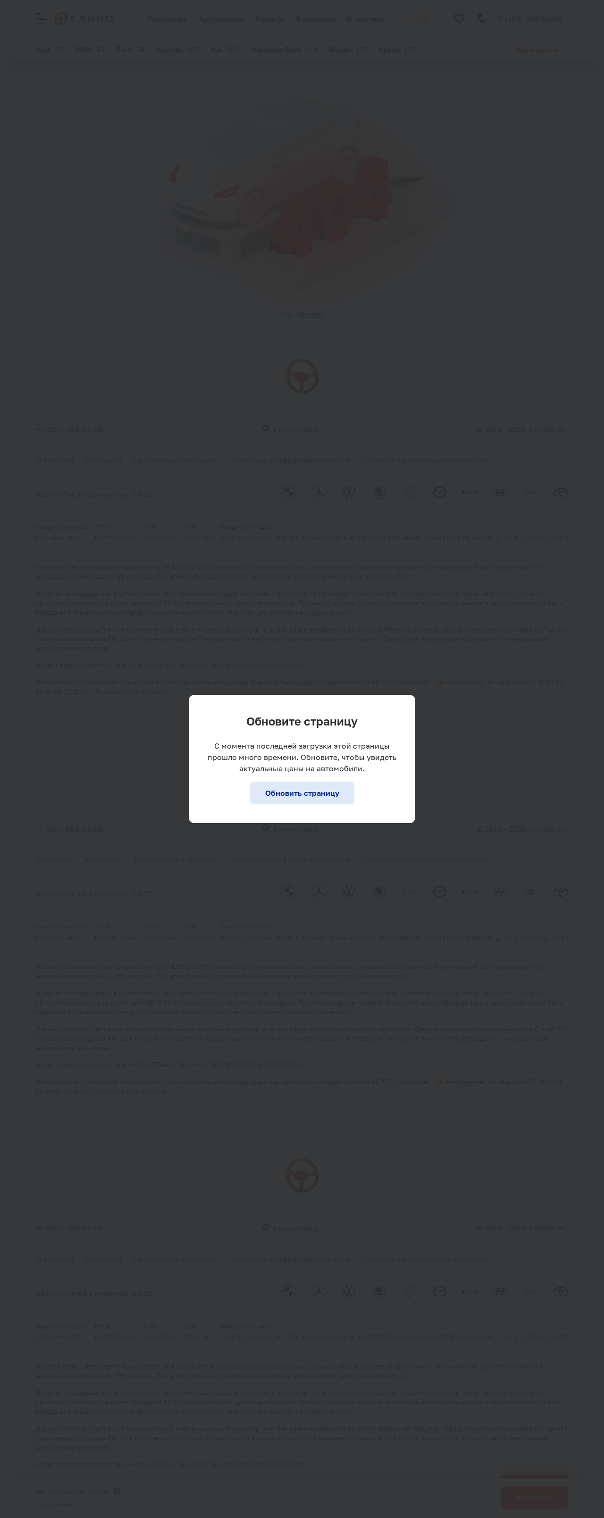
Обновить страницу (302, 793)
